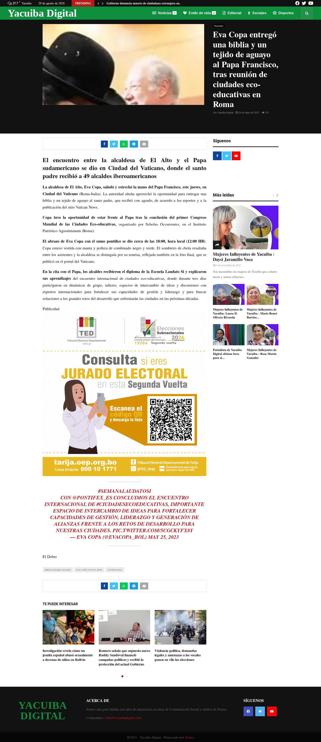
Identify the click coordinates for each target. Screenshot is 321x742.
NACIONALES (115, 569)
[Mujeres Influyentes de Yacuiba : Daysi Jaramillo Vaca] (245, 227)
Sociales (258, 13)
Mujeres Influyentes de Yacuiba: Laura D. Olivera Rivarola (228, 313)
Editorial (234, 13)
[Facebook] (248, 711)
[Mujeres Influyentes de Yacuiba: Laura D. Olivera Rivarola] (229, 294)
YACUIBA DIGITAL (42, 710)
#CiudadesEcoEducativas (132, 504)
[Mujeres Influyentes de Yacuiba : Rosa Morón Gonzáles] (262, 334)
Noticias (164, 13)
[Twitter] (260, 711)
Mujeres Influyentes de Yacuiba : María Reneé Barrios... (262, 313)
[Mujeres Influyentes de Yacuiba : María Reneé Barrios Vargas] (262, 294)
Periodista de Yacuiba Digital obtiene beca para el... (227, 354)
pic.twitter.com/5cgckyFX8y (153, 530)
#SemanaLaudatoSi (124, 491)
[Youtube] (272, 711)
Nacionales (218, 25)
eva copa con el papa (89, 569)
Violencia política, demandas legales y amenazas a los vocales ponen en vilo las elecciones (178, 655)
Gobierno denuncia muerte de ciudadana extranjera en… (144, 3)
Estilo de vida (199, 13)
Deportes (286, 13)
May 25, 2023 (163, 536)
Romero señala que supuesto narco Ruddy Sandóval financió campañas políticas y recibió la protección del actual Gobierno (124, 657)
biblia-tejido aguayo (58, 569)
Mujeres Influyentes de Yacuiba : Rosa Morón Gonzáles (261, 354)
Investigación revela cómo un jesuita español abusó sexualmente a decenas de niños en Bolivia (68, 655)
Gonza (189, 737)
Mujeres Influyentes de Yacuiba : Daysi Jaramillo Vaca (243, 256)
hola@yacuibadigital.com (123, 717)
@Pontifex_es (92, 497)
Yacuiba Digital (42, 13)
